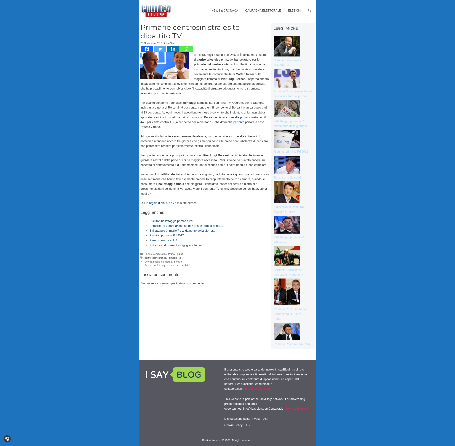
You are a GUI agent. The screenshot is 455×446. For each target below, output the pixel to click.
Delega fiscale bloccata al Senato (163, 261)
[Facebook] (147, 49)
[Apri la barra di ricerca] (310, 10)
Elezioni (294, 10)
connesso (163, 283)
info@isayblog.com (257, 388)
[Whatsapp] (186, 49)
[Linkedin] (173, 49)
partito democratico (155, 257)
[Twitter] (160, 49)
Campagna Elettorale (263, 10)
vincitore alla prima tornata (240, 117)
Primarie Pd (174, 257)
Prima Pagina (175, 253)
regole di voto (158, 203)
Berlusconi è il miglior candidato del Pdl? (167, 265)
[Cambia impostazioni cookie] (7, 438)
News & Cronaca (225, 10)
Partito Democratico (155, 253)
